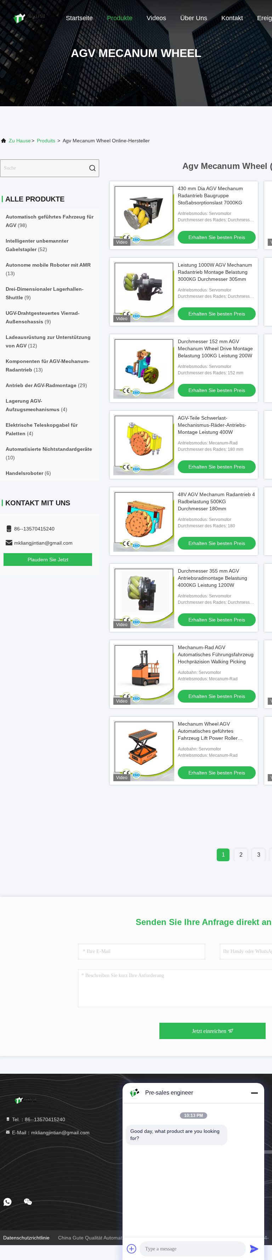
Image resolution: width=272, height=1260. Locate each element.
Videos (156, 18)
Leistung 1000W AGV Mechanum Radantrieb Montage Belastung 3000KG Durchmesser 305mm (215, 272)
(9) (45, 293)
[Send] (254, 1248)
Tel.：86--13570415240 (38, 1119)
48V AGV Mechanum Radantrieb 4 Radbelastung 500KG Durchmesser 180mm (216, 501)
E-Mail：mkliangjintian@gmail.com (50, 1132)
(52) (37, 245)
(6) (28, 473)
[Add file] (132, 1248)
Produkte (119, 18)
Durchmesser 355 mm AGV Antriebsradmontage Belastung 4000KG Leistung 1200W (212, 578)
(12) (48, 341)
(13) (48, 269)
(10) (49, 453)
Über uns (193, 18)
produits (46, 140)
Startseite (79, 18)
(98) (50, 221)
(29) (46, 385)
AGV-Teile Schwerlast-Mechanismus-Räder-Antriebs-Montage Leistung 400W (212, 425)
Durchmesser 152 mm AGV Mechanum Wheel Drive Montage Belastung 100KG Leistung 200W (215, 348)
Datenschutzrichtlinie (26, 1238)
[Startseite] (28, 18)
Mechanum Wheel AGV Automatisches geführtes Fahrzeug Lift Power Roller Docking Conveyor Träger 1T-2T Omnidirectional (214, 738)
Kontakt (232, 18)
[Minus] (254, 1093)
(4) (36, 405)
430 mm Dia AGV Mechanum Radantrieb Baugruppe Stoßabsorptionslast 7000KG (210, 195)
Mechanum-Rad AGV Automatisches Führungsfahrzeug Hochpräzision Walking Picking (216, 654)
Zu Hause (20, 140)
